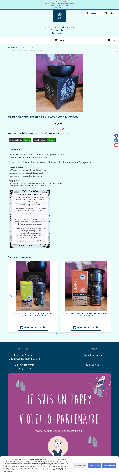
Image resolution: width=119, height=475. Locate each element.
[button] (56, 333)
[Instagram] (116, 140)
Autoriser (27, 140)
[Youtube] (116, 145)
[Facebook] (116, 136)
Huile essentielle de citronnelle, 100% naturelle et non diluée (33, 314)
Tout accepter (109, 466)
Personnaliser (79, 466)
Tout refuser (94, 466)
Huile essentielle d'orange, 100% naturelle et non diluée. (86, 314)
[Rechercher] (115, 40)
